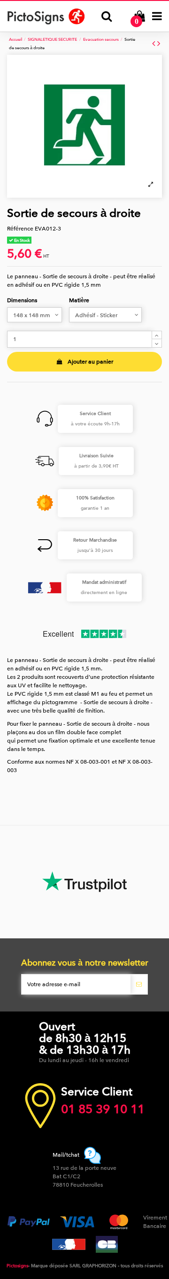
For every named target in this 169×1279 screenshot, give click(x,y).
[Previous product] (154, 44)
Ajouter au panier (90, 361)
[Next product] (158, 44)
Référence (20, 228)
